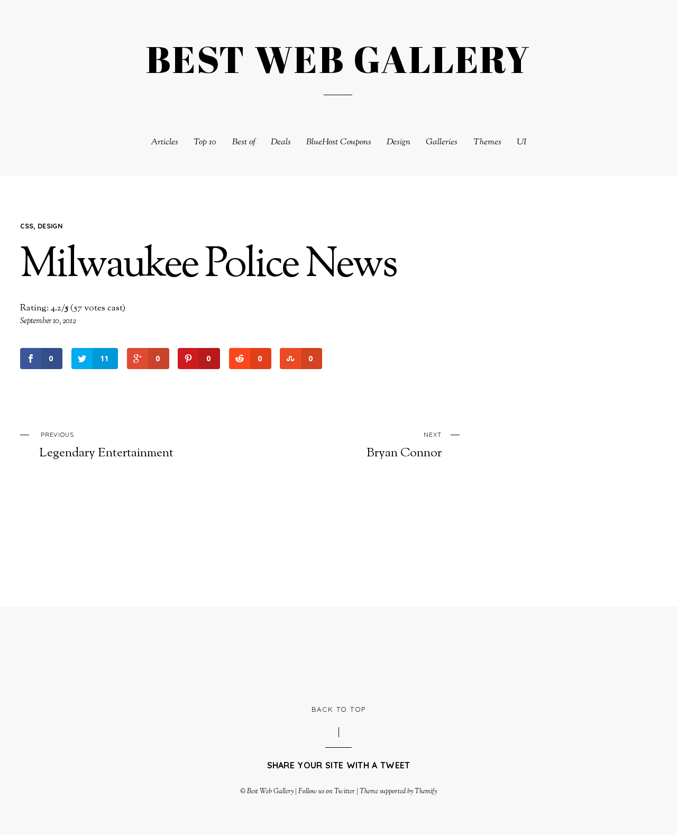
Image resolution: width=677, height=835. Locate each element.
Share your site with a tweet (338, 765)
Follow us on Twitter (326, 791)
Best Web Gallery (270, 791)
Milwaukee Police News (208, 266)
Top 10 (205, 142)
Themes (487, 142)
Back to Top (339, 709)
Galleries (442, 142)
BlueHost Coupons (338, 142)
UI (521, 142)
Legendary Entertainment (106, 445)
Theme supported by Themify (398, 791)
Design (398, 142)
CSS (26, 226)
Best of (243, 142)
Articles (164, 142)
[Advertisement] (338, 654)
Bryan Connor (404, 445)
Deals (281, 142)
